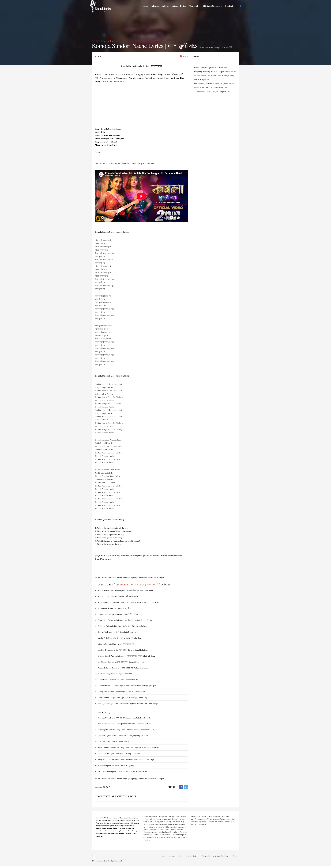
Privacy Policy (179, 5)
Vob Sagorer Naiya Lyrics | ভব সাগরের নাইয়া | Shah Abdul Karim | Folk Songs (128, 703)
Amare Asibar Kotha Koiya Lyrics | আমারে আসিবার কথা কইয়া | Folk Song (125, 590)
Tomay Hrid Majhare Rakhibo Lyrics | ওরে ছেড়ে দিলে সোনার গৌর (121, 691)
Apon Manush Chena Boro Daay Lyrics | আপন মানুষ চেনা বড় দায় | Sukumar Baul (128, 602)
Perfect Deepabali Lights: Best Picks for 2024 (211, 67)
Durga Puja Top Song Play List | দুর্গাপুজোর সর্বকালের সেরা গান (215, 71)
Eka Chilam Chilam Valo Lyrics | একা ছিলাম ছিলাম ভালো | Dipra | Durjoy (125, 620)
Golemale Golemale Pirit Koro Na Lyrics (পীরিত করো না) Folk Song (124, 626)
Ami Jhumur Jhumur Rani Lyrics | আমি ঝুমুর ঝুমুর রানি (118, 596)
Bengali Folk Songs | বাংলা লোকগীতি (216, 47)
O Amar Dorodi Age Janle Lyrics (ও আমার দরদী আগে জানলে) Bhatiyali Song (126, 655)
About (165, 5)
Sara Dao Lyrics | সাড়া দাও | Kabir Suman (113, 741)
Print (185, 56)
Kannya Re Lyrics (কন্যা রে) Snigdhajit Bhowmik (117, 632)
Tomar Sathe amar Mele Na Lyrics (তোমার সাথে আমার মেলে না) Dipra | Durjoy (127, 685)
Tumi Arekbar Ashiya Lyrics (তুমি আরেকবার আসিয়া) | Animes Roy (122, 697)
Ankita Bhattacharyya (105, 41)
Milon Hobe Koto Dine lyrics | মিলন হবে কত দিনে (116, 644)
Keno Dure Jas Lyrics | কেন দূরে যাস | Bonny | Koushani (119, 753)
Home (145, 5)
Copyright (194, 5)
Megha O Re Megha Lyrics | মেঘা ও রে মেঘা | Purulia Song (120, 638)
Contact (229, 5)
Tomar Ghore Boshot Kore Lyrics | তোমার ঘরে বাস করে (118, 679)
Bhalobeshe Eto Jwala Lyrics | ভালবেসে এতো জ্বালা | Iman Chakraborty (125, 723)
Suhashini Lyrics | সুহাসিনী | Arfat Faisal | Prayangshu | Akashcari (123, 735)
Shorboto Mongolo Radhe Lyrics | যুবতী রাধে (115, 673)
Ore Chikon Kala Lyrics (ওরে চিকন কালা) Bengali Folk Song (121, 661)
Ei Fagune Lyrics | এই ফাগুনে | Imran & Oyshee (116, 765)
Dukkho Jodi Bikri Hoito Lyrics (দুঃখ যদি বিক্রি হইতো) (118, 614)
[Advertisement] (141, 105)
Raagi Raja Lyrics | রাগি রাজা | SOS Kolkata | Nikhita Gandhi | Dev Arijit (126, 759)
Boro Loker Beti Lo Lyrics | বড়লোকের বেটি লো (115, 608)
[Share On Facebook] (181, 787)
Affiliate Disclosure (212, 5)
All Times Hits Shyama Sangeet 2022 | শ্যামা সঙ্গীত (212, 91)
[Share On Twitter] (186, 787)
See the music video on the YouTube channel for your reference (124, 163)
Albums (155, 5)
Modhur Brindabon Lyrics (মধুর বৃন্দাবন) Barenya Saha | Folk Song (123, 650)
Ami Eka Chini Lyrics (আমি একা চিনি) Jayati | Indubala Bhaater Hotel (124, 717)
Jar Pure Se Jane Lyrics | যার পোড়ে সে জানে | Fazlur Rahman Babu (122, 771)
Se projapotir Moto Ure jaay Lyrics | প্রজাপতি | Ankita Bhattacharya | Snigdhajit (129, 729)
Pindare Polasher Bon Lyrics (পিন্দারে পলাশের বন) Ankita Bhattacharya (124, 667)
